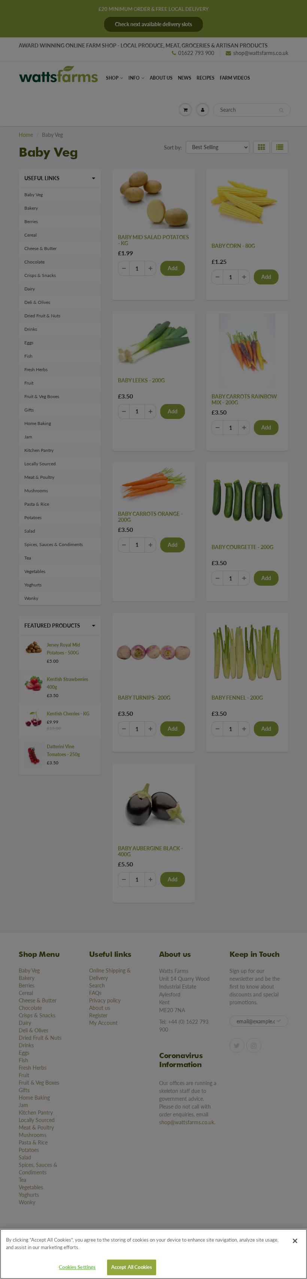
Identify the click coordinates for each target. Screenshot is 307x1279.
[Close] (295, 1241)
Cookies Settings (77, 1267)
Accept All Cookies (131, 1267)
